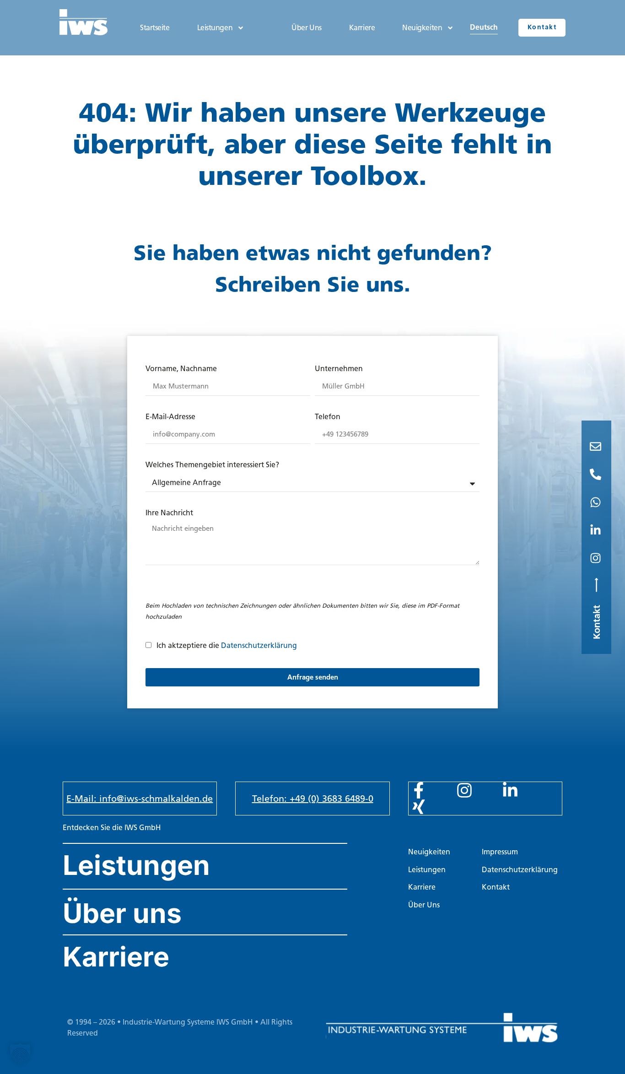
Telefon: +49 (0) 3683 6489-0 (312, 798)
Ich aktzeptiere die (226, 645)
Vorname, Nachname (181, 369)
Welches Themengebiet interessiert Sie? (212, 465)
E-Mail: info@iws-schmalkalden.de (139, 798)
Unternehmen (339, 369)
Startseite (155, 27)
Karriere (362, 27)
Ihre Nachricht (169, 513)
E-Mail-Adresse (170, 417)
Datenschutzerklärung (259, 645)
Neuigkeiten (422, 27)
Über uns (122, 913)
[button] (20, 1054)
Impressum (500, 851)
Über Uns (306, 27)
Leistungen (215, 27)
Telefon (327, 417)
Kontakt (496, 887)
